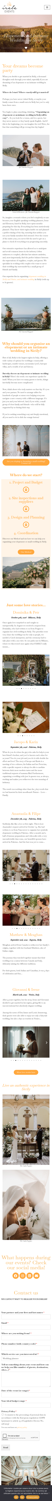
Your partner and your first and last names (22, 1312)
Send (5, 1447)
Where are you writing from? (16, 1333)
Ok (16, 1497)
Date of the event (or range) (15, 1390)
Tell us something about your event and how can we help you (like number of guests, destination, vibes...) (25, 1367)
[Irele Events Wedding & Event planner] (9, 7)
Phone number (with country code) (19, 1344)
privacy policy (22, 1427)
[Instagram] (22, 1276)
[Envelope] (36, 1276)
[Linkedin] (29, 1276)
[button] (5, 670)
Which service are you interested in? (20, 1354)
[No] (49, 1493)
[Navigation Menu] (47, 7)
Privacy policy (32, 1497)
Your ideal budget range (14, 1401)
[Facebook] (15, 1276)
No (22, 1497)
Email (4, 1323)
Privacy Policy (8, 1411)
